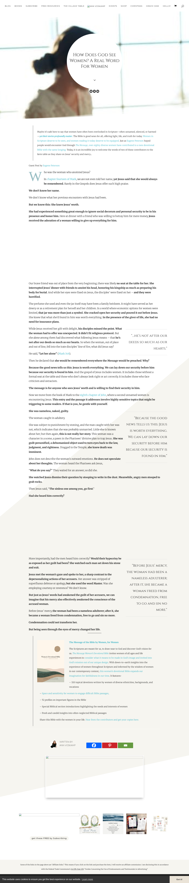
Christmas (136, 6)
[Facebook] (94, 745)
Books (18, 6)
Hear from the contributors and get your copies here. (112, 719)
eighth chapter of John (93, 395)
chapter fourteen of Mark (61, 179)
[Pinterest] (109, 745)
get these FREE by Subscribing (49, 838)
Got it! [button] (179, 879)
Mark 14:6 (64, 353)
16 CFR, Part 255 (77, 869)
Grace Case (152, 6)
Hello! (167, 6)
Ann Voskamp (67, 745)
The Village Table (74, 6)
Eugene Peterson (135, 140)
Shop (124, 6)
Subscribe (32, 6)
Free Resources (50, 6)
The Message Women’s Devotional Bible (91, 653)
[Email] (125, 745)
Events (113, 6)
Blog (8, 6)
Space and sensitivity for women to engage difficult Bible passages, (75, 693)
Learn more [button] (87, 879)
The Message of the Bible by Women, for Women (94, 642)
